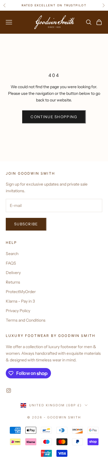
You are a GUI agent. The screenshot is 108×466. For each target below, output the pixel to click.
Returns (13, 282)
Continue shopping (54, 116)
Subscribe (26, 224)
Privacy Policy (18, 310)
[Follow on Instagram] (9, 390)
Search (12, 253)
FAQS (11, 263)
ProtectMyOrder (21, 291)
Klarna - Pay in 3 (20, 301)
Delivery (13, 272)
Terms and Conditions (26, 320)
